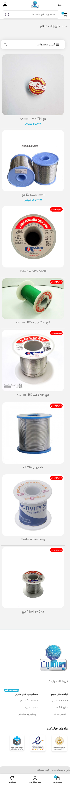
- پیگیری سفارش (28, 714)
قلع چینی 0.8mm (33, 467)
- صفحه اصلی (60, 701)
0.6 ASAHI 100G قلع (33, 612)
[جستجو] (7, 14)
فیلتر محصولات (46, 44)
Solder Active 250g (33, 539)
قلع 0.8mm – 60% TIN (33, 119)
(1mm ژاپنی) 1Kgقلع (33, 195)
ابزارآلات (53, 26)
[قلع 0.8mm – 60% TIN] (33, 84)
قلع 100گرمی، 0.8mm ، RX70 (33, 323)
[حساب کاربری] (5, 5)
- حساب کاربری (29, 701)
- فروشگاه (62, 707)
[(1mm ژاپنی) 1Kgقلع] (33, 160)
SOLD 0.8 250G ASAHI (33, 271)
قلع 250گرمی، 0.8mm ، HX (33, 395)
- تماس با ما (61, 714)
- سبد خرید (31, 707)
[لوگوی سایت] (35, 4)
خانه (64, 26)
